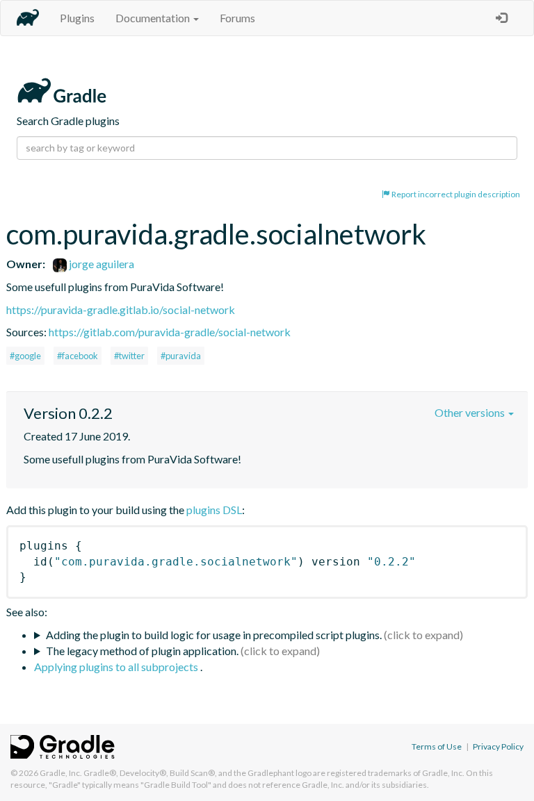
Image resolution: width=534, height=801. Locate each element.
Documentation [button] (153, 17)
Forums (237, 17)
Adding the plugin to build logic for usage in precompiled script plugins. (214, 634)
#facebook (77, 355)
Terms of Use (437, 746)
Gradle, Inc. (61, 773)
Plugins (77, 17)
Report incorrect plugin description (455, 194)
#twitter (129, 355)
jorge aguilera (100, 263)
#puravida (181, 355)
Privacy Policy (498, 746)
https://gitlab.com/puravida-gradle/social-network (170, 331)
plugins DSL (214, 509)
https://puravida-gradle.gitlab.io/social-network (120, 309)
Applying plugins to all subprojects (117, 666)
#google (25, 355)
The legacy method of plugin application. (142, 650)
